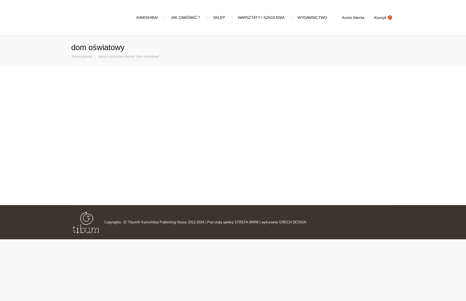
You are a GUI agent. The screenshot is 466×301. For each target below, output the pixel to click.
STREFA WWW (246, 222)
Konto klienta (353, 17)
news (116, 165)
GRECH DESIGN (292, 222)
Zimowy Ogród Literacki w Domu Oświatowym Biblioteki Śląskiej (139, 157)
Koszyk (382, 17)
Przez (176, 165)
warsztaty (155, 165)
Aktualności (87, 165)
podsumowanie (134, 165)
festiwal (104, 165)
